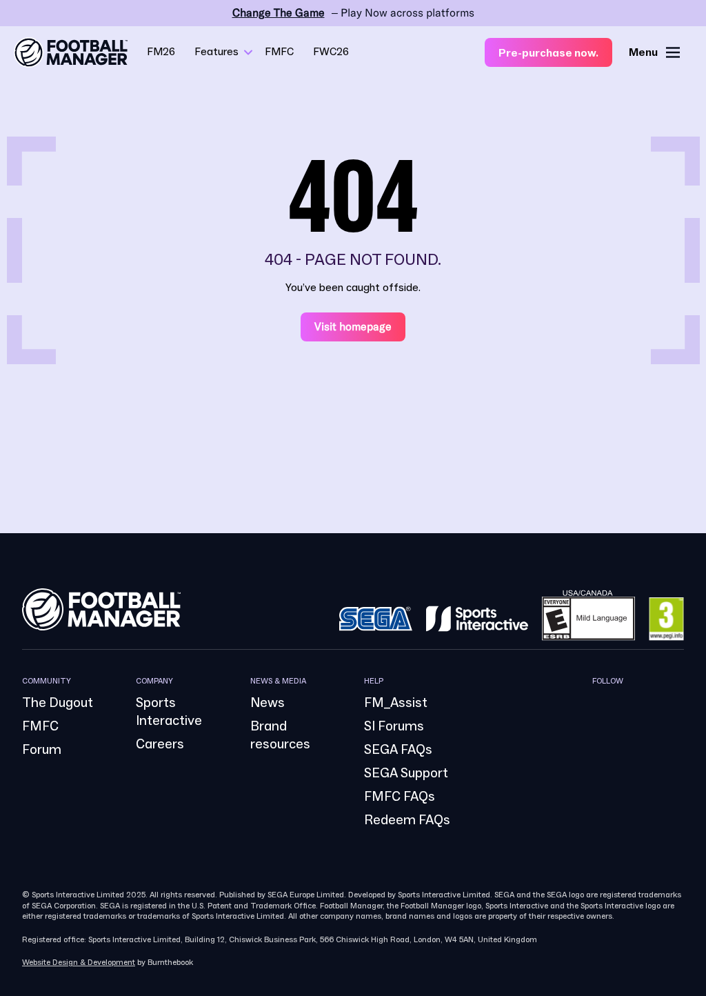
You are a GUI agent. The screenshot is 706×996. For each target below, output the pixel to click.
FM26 (161, 52)
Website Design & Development (78, 962)
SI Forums (394, 726)
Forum (41, 750)
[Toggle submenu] (248, 52)
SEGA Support (406, 773)
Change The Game (278, 12)
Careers (160, 744)
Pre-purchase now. (548, 53)
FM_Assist (395, 703)
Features (216, 52)
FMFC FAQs (399, 797)
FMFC (279, 52)
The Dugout (57, 703)
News (267, 703)
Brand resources (280, 735)
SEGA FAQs (398, 750)
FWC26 (331, 52)
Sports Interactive (169, 712)
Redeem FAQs (407, 820)
